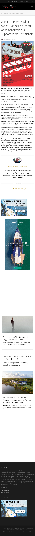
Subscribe (10, 1)
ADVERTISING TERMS (9, 531)
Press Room (22, 1)
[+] (17, 325)
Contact (28, 1)
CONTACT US (5, 493)
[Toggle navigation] (32, 6)
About (15, 1)
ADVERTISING (5, 490)
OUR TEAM (4, 487)
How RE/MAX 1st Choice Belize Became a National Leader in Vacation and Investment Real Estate (17, 400)
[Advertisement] (17, 293)
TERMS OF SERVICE (21, 531)
